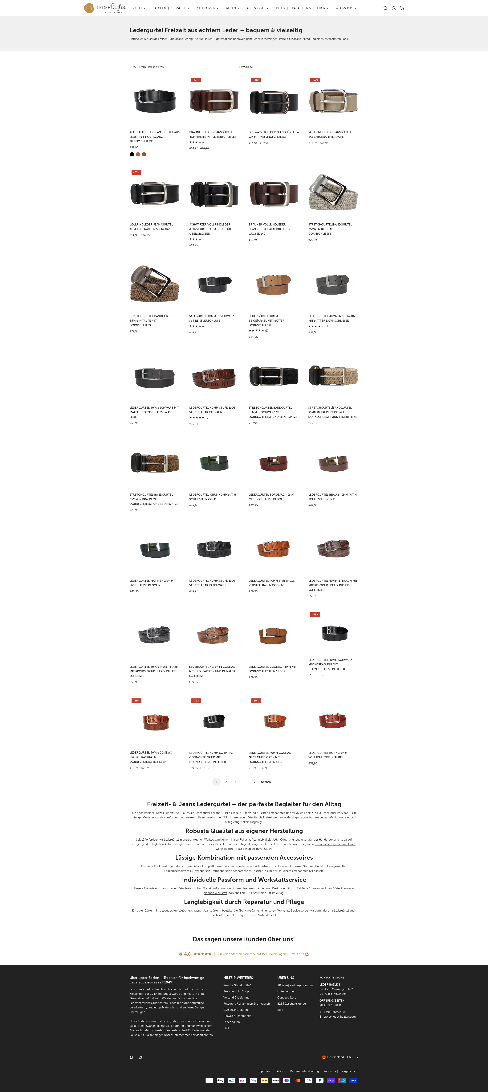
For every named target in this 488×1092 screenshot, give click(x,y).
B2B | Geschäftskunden (292, 1003)
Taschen (257, 871)
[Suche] (385, 8)
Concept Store (286, 997)
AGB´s (281, 1071)
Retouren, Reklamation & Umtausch (246, 1003)
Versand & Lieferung (236, 997)
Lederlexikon (231, 1022)
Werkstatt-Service (288, 910)
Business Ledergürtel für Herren (335, 844)
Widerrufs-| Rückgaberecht (340, 1071)
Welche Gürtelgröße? (237, 985)
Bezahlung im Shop (236, 991)
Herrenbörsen (201, 871)
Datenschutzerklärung (304, 1071)
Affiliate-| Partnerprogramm (295, 985)
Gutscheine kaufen (235, 1009)
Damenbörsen (221, 871)
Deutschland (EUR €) (340, 1057)
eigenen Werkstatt (215, 893)
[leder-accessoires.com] (105, 8)
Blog (280, 1009)
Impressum (265, 1071)
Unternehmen (286, 991)
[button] (402, 8)
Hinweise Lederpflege (237, 1016)
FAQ (226, 1028)
